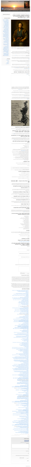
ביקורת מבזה (27, 393)
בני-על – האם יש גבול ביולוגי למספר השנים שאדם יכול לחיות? (22, 333)
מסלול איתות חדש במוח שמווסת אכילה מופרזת (24, 330)
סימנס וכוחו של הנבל (26, 296)
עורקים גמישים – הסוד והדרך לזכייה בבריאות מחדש (23, 377)
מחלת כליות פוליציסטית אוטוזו (25, 367)
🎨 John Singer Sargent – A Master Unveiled (24, 427)
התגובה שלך (27, 443)
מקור (27, 65)
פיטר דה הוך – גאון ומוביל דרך (25, 318)
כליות (8, 61)
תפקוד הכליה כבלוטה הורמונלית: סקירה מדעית (16, 435)
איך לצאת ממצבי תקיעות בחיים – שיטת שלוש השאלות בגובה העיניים (22, 293)
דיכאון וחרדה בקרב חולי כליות (25, 362)
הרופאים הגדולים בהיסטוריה (25, 307)
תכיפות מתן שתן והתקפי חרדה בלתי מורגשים (24, 431)
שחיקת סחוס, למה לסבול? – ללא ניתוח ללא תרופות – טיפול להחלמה (22, 353)
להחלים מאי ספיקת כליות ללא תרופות (24, 331)
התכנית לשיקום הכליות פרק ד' (25, 351)
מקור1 (24, 150)
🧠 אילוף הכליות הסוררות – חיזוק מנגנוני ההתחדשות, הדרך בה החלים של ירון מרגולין (22, 434)
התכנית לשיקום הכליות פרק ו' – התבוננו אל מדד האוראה (23, 350)
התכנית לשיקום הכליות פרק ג (25, 352)
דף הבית (28, 13)
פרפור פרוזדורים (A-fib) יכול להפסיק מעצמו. (24, 345)
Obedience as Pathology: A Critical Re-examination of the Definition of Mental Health (20, 295)
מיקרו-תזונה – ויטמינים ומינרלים (25, 338)
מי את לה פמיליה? (26, 315)
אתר (28, 453)
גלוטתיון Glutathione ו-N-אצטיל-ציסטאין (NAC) (24, 308)
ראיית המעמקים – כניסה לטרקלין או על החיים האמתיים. (23, 291)
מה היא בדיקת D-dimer (26, 419)
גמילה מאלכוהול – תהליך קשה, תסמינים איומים (24, 373)
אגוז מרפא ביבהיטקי (26, 346)
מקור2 (23, 150)
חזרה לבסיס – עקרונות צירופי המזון (25, 340)
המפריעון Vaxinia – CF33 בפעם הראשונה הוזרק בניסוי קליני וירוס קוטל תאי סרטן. (21, 420)
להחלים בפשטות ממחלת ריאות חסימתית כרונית (24, 343)
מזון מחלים (8, 62)
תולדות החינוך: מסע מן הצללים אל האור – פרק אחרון (23, 301)
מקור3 (21, 150)
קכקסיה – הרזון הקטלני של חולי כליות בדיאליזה (24, 355)
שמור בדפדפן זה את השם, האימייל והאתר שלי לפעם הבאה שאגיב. (22, 455)
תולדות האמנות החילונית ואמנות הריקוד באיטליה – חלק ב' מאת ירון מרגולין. (21, 310)
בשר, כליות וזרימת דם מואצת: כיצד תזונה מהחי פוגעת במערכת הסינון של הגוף (21, 430)
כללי (27, 13)
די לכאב (27, 341)
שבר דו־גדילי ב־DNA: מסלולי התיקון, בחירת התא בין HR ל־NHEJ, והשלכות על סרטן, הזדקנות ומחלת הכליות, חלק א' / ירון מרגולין (6, 51)
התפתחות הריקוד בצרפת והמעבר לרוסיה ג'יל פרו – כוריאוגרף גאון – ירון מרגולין (21, 311)
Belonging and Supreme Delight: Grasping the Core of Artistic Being (21, 432)
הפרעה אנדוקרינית (26, 384)
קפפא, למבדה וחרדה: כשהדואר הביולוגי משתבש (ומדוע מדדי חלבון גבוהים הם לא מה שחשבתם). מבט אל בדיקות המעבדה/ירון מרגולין (6, 21)
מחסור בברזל (27, 335)
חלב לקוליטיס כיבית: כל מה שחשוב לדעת (24, 363)
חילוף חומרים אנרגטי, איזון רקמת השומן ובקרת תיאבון (23, 374)
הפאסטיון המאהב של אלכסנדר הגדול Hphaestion (23, 313)
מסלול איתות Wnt (7, 40)
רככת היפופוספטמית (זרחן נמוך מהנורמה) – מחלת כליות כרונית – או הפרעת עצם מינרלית (20, 365)
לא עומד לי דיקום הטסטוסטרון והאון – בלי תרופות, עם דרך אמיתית (22, 336)
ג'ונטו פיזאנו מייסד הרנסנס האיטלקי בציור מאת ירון (23, 317)
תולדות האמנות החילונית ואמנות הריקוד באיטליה (23, 316)
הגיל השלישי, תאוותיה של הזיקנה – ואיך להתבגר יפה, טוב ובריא (22, 382)
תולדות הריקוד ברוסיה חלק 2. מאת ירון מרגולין (24, 312)
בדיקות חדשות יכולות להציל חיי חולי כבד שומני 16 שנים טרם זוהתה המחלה (21, 325)
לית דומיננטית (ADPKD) (20, 367)
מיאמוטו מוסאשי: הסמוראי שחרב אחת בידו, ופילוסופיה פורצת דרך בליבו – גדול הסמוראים (20, 290)
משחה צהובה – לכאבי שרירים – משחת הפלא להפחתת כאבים (22, 379)
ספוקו (18, 67)
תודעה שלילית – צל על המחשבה (25, 323)
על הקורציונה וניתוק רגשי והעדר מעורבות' (24, 303)
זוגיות (8, 60)
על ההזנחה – (27, 389)
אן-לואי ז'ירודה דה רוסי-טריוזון (25, 322)
